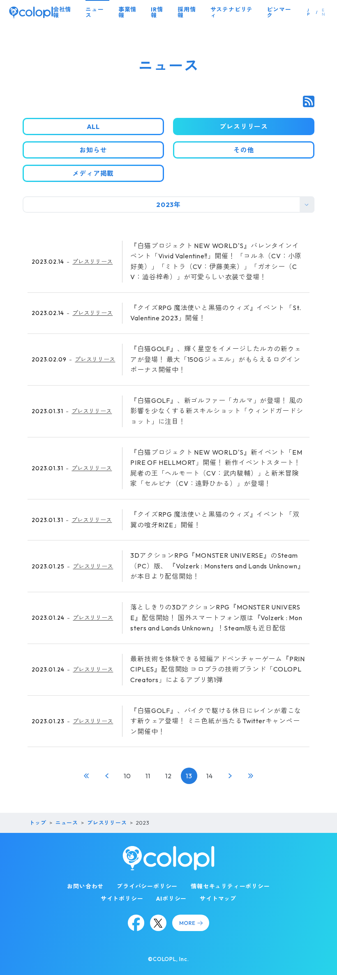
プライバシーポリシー (147, 886)
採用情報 (187, 12)
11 (147, 776)
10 (127, 776)
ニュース (94, 12)
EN (323, 12)
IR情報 (157, 12)
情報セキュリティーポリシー (230, 886)
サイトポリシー (122, 898)
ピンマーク (279, 12)
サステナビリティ (231, 12)
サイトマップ (218, 898)
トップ (37, 822)
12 (168, 776)
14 (209, 776)
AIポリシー (171, 898)
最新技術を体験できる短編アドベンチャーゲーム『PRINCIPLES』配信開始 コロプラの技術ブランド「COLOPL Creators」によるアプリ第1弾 (217, 669)
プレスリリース (92, 261)
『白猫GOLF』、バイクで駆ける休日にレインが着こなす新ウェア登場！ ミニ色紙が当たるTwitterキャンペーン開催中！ (215, 721)
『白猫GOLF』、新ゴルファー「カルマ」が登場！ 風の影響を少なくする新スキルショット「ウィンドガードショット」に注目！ (216, 410)
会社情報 (62, 12)
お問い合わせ (85, 886)
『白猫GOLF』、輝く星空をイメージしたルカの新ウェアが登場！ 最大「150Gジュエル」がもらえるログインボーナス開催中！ (215, 359)
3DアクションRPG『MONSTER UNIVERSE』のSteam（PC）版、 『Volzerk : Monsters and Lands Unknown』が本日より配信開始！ (217, 565)
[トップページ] (31, 12)
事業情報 (127, 12)
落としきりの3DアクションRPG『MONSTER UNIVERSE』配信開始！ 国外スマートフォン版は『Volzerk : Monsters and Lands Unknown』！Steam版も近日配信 (216, 617)
